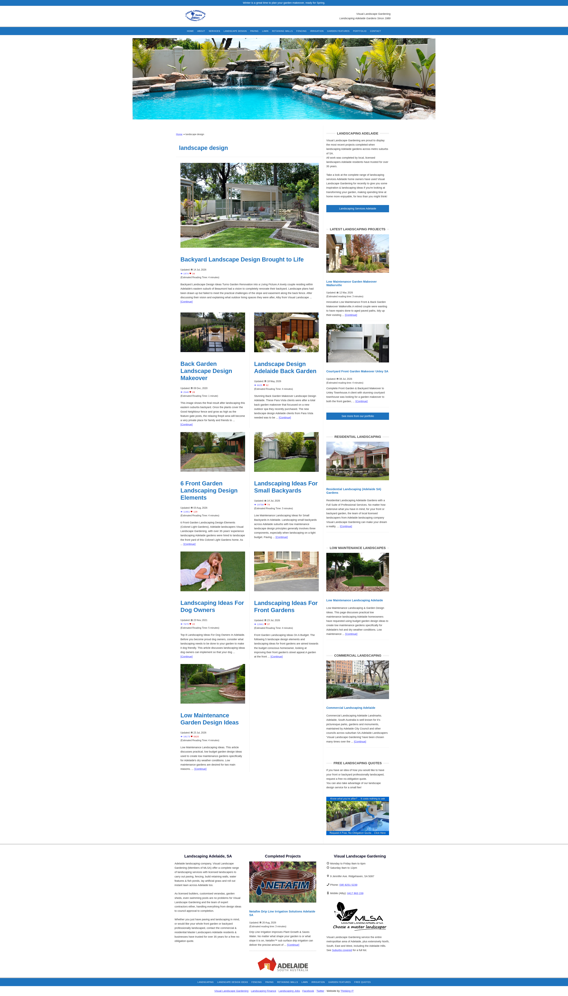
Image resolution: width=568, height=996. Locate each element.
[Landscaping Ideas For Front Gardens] (286, 592)
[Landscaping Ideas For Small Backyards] (286, 472)
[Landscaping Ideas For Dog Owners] (212, 592)
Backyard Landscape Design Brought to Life (242, 259)
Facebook (308, 990)
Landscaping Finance (263, 990)
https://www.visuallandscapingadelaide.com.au (203, 18)
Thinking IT (347, 990)
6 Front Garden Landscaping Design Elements (209, 490)
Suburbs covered (342, 950)
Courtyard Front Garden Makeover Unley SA (357, 371)
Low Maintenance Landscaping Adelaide (354, 600)
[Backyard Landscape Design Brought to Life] (249, 248)
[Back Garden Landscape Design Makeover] (212, 353)
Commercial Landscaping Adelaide (350, 707)
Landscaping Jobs (289, 990)
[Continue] (186, 301)
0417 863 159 (355, 893)
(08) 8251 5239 (348, 884)
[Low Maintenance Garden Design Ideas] (212, 704)
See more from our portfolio (358, 416)
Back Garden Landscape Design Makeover (206, 371)
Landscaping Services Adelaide (357, 208)
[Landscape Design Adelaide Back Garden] (286, 353)
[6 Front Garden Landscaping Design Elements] (212, 472)
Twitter (320, 990)
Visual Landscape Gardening (231, 990)
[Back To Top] (558, 991)
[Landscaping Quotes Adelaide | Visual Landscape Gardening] (357, 834)
